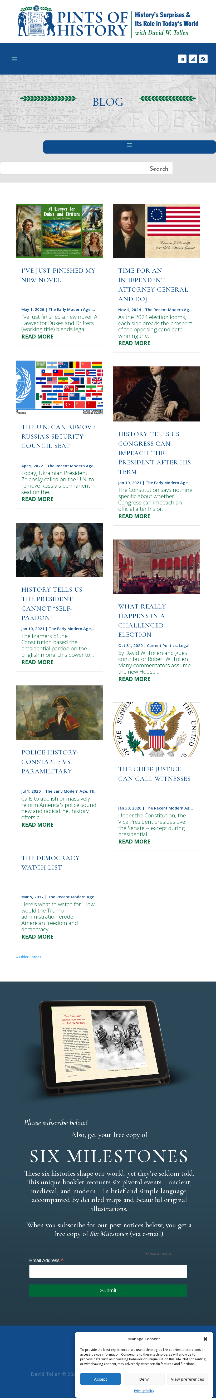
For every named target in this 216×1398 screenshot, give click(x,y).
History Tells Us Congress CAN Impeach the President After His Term (154, 453)
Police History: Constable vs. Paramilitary (49, 761)
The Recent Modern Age (70, 465)
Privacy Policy (144, 1391)
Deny (144, 1379)
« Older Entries (28, 956)
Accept (100, 1379)
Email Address (46, 1260)
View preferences (187, 1379)
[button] (205, 1339)
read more (37, 336)
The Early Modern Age (69, 309)
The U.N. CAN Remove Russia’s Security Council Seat (58, 436)
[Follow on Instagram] (193, 59)
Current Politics (162, 645)
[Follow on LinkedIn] (182, 59)
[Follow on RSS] (203, 59)
